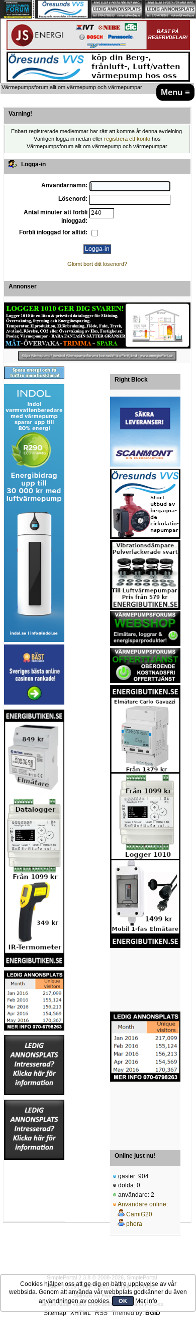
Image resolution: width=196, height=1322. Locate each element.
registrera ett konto (127, 139)
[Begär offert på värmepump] (97, 356)
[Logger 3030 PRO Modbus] (97, 325)
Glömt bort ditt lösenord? (97, 264)
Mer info (146, 1300)
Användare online (142, 1204)
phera (134, 1223)
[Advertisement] (145, 980)
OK (123, 1301)
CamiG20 (139, 1214)
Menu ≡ (175, 92)
